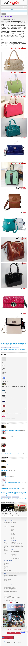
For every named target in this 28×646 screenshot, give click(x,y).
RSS (15, 642)
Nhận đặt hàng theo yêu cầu (6, 347)
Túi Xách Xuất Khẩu (15, 347)
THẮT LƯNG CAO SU (5, 476)
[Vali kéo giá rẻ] (3, 445)
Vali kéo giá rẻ (3, 447)
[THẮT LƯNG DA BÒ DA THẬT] (3, 432)
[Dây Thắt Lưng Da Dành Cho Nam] (4, 411)
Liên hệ (19, 642)
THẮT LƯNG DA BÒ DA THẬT (6, 436)
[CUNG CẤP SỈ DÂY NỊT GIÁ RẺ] (4, 395)
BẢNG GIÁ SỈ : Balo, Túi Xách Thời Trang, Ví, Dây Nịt (11, 386)
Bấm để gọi (7, 638)
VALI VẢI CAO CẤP (4, 464)
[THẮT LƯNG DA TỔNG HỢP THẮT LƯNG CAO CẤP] (3, 481)
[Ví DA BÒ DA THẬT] (3, 467)
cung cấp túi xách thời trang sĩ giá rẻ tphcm (12, 344)
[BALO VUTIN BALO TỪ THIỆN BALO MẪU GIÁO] (3, 484)
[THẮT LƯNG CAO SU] (3, 474)
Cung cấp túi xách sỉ (6, 16)
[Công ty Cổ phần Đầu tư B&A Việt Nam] (14, 2)
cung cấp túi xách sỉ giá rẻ (10, 343)
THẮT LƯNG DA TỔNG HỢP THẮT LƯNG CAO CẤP (10, 482)
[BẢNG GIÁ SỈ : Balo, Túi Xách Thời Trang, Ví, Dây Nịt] (4, 384)
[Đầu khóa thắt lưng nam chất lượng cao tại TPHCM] (3, 426)
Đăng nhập (20, 0)
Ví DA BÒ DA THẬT (4, 470)
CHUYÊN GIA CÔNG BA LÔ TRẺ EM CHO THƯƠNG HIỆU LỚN (13, 380)
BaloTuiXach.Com (4, 349)
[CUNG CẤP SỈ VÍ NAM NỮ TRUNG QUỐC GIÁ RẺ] (4, 390)
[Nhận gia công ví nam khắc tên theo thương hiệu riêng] (3, 450)
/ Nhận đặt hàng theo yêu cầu (12, 349)
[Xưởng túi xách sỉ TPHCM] (3, 438)
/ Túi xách (19, 349)
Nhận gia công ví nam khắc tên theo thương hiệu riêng (11, 453)
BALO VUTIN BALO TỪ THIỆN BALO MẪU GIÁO (10, 488)
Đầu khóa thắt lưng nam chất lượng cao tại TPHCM (10, 430)
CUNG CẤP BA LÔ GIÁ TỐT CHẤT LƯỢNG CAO (10, 408)
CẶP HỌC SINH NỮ (5, 418)
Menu (4, 7)
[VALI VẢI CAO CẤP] (3, 461)
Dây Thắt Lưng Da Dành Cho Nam (8, 413)
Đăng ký (24, 0)
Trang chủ (9, 642)
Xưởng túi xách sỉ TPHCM (7, 515)
